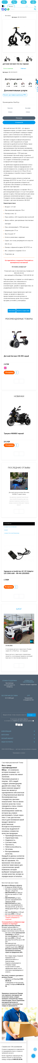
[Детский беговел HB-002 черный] (19, 36)
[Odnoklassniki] (19, 725)
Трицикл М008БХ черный (14, 434)
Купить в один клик (23, 310)
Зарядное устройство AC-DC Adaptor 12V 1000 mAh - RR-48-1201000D (18, 572)
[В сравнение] (17, 372)
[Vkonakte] (16, 724)
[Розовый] (5, 368)
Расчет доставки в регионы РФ (15, 95)
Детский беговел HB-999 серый (16, 356)
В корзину (10, 372)
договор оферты (23, 719)
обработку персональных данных (22, 721)
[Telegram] (5, 9)
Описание (19, 118)
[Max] (2, 9)
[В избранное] (16, 372)
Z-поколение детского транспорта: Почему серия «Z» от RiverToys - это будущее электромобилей (18, 650)
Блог (19, 609)
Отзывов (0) (19, 122)
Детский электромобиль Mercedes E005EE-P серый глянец (19, 493)
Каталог (11, 6)
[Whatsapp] (8, 9)
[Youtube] (21, 725)
